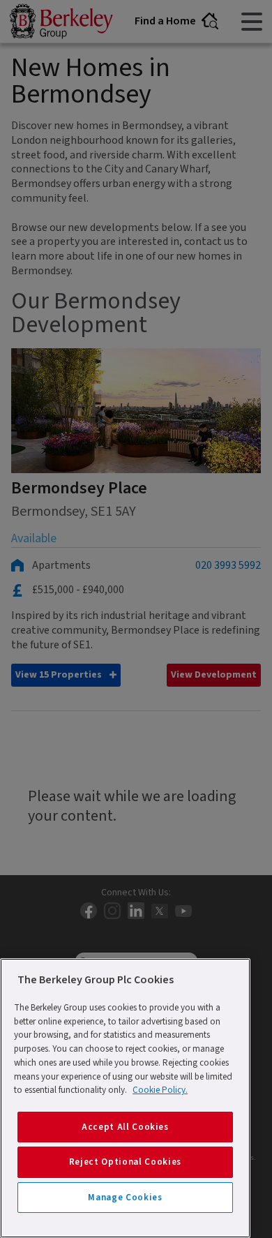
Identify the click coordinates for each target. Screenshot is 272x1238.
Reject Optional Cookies (125, 1162)
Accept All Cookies (125, 1127)
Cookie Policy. (160, 1090)
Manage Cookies (125, 1197)
